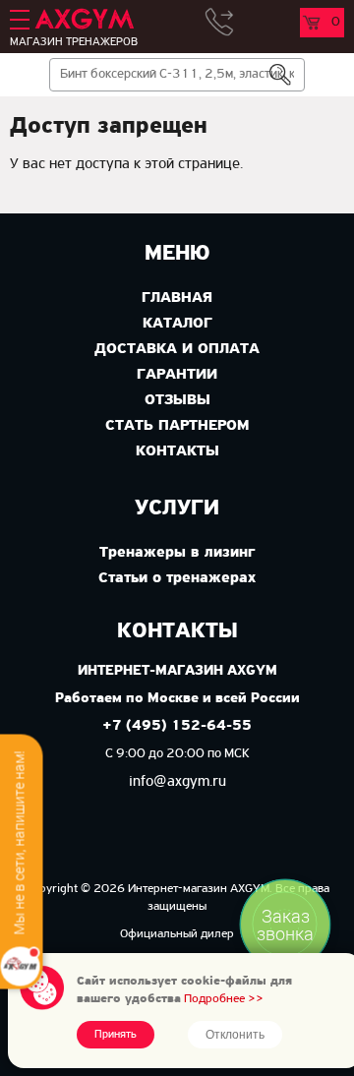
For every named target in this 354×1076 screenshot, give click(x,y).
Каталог (177, 323)
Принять (115, 1035)
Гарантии (177, 375)
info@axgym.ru (177, 782)
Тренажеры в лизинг (177, 553)
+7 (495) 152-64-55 (177, 726)
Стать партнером (177, 426)
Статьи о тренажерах (177, 578)
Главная (177, 298)
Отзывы (177, 400)
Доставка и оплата (177, 349)
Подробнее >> (224, 998)
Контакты (177, 451)
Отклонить (235, 1035)
